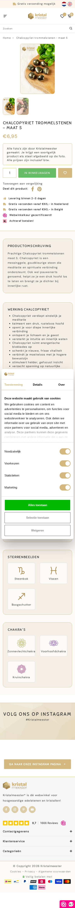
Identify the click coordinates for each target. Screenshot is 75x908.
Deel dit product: (15, 188)
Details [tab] (37, 384)
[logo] (37, 16)
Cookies (15, 871)
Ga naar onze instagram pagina (35, 764)
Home (7, 37)
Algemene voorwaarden (54, 871)
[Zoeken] (71, 28)
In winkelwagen (37, 173)
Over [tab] (61, 384)
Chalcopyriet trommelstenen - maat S (42, 37)
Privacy (30, 871)
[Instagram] (15, 809)
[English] (70, 4)
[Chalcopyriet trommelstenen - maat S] (37, 69)
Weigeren (37, 530)
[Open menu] (5, 16)
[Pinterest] (39, 190)
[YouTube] (32, 809)
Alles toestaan (37, 504)
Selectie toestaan (37, 517)
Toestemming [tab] (13, 384)
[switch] (65, 463)
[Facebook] (32, 190)
